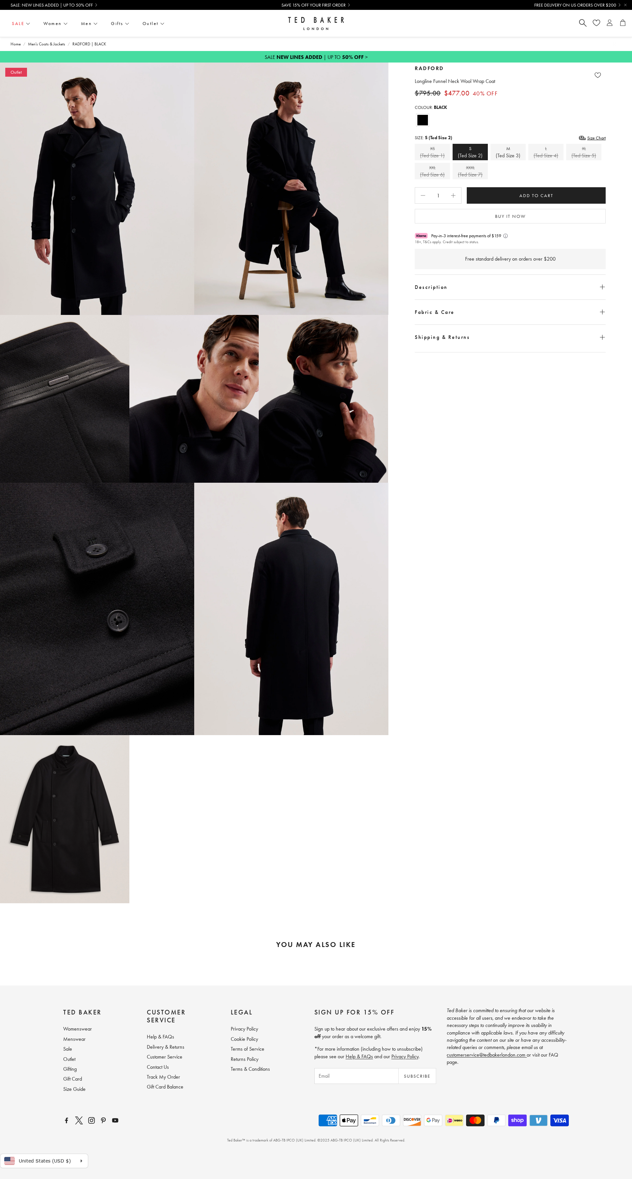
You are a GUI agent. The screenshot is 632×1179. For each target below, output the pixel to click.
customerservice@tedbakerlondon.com (487, 1054)
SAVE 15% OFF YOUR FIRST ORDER (313, 5)
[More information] (505, 236)
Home (16, 44)
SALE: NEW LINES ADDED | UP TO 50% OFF (52, 5)
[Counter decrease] (423, 195)
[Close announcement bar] (625, 5)
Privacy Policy (404, 1056)
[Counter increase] (453, 195)
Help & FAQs (359, 1056)
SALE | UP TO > (316, 57)
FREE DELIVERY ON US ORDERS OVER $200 (575, 5)
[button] (510, 287)
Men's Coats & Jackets (46, 44)
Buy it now (510, 216)
